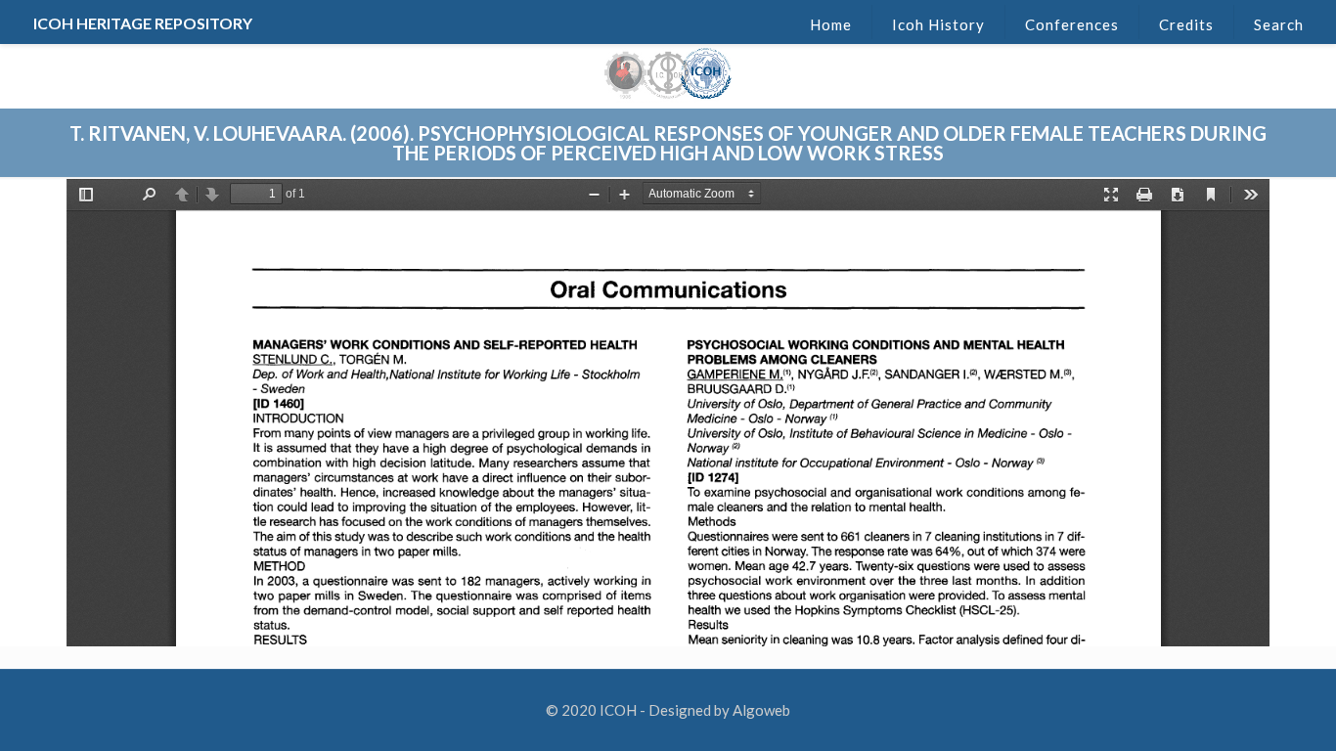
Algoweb (761, 710)
